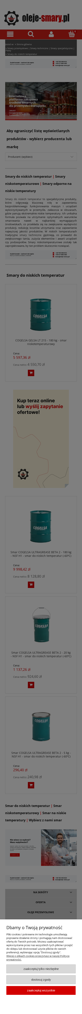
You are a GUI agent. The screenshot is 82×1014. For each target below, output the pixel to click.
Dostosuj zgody (41, 979)
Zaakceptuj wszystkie (41, 990)
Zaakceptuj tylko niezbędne (41, 968)
